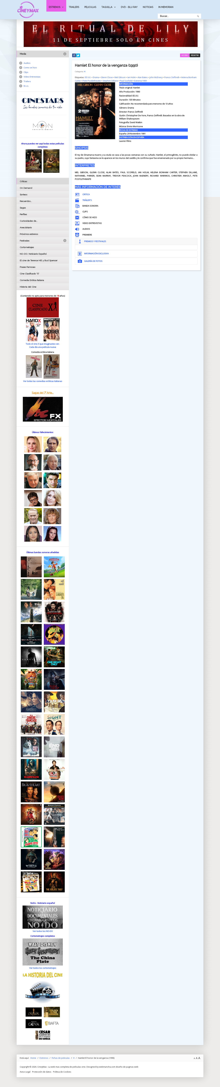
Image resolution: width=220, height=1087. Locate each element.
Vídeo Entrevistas (32, 76)
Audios (27, 63)
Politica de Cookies (62, 1071)
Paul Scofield (126, 80)
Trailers (74, 7)
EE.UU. (88, 77)
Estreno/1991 (140, 80)
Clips (26, 72)
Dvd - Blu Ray (129, 7)
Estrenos (54, 7)
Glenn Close (107, 77)
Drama (96, 77)
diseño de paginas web (127, 1066)
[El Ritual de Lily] (111, 33)
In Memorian (165, 7)
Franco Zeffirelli (171, 77)
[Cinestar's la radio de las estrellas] (43, 103)
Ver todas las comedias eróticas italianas (42, 381)
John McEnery (156, 77)
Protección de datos (41, 1071)
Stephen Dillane (110, 80)
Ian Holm (131, 77)
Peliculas (90, 7)
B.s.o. (26, 85)
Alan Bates (143, 77)
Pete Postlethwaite (92, 80)
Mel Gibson (120, 77)
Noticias (148, 7)
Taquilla (106, 7)
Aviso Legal (25, 1071)
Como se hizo (30, 67)
